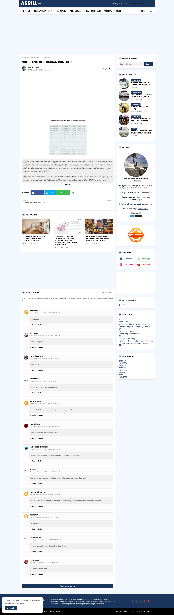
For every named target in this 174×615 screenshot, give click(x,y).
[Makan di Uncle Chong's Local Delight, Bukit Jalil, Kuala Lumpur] (124, 95)
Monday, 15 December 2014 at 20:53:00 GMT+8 (45, 517)
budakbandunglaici (38, 447)
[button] (150, 11)
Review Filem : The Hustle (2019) (141, 108)
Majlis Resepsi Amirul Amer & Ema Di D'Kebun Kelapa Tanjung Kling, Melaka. (134, 325)
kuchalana (34, 424)
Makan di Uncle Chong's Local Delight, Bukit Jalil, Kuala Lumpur (141, 97)
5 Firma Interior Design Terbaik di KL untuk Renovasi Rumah (34, 239)
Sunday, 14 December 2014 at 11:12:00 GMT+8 (44, 404)
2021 (122, 372)
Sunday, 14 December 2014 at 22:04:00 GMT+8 (45, 449)
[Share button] (73, 192)
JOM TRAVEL (61, 11)
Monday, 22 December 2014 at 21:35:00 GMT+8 (45, 562)
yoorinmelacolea (37, 492)
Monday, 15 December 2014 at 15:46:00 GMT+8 (45, 494)
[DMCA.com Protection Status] (136, 216)
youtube (146, 265)
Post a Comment (68, 586)
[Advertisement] (87, 33)
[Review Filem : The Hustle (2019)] (124, 108)
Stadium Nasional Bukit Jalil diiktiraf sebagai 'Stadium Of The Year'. (141, 133)
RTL (153, 611)
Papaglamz (34, 560)
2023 (123, 368)
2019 (123, 377)
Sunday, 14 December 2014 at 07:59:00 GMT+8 (45, 336)
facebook (128, 259)
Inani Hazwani (36, 356)
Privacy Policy (144, 611)
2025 (123, 363)
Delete (40, 325)
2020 (123, 375)
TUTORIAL (108, 11)
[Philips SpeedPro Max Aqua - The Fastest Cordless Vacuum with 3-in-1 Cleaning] (124, 120)
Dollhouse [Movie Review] (129, 333)
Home (24, 57)
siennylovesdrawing (127, 338)
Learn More (19, 603)
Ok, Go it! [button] (11, 608)
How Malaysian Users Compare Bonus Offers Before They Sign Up (141, 84)
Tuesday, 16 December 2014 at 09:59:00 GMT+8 (45, 540)
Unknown (33, 311)
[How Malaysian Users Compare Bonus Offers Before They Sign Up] (124, 83)
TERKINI (119, 11)
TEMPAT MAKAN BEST (43, 11)
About (125, 611)
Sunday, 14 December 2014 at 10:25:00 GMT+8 (45, 381)
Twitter (51, 193)
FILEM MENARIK (76, 11)
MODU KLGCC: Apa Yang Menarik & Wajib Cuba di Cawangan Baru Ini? (97, 239)
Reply (34, 325)
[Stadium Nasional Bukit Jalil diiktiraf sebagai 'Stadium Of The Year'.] (124, 132)
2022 (123, 370)
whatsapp (146, 259)
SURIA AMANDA (124, 322)
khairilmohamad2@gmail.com (138, 204)
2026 (123, 361)
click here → (143, 209)
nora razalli (34, 379)
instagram (129, 265)
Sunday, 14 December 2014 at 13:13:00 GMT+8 (44, 426)
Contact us (133, 611)
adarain (33, 469)
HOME (27, 11)
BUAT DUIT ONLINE (93, 11)
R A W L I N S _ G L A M (127, 331)
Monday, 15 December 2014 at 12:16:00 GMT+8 (45, 472)
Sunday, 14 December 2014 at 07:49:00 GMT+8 (45, 313)
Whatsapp (64, 193)
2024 (123, 365)
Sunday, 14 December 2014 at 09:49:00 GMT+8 (45, 358)
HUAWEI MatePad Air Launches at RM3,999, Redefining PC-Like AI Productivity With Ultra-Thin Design (67, 241)
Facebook (39, 193)
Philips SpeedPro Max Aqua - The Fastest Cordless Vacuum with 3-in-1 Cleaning (141, 122)
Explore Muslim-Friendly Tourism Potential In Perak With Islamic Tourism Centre (136, 342)
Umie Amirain (35, 401)
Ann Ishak (34, 333)
